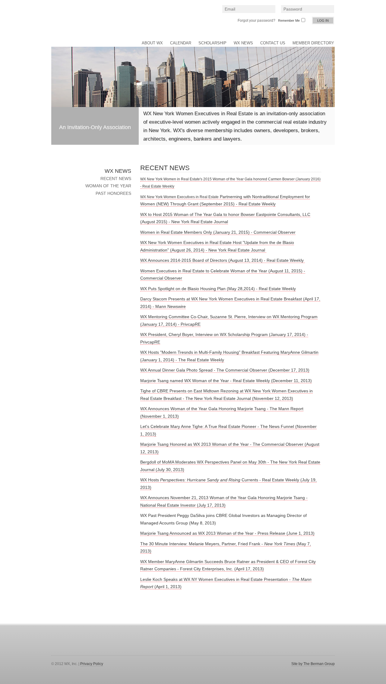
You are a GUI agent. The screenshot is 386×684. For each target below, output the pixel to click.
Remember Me (289, 20)
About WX (152, 43)
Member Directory (313, 43)
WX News (243, 43)
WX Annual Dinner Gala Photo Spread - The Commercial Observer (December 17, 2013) (224, 370)
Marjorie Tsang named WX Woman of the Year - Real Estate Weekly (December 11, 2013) (226, 380)
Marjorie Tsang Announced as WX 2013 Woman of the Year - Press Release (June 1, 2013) (227, 533)
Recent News (115, 178)
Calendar (180, 43)
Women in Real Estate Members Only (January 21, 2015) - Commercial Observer (218, 232)
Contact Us (272, 43)
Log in (323, 20)
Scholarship (212, 43)
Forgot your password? (256, 20)
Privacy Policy (91, 664)
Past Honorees (113, 193)
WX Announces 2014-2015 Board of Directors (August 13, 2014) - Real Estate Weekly (222, 260)
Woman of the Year (108, 185)
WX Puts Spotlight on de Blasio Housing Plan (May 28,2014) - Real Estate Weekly (218, 288)
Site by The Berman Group (313, 664)
